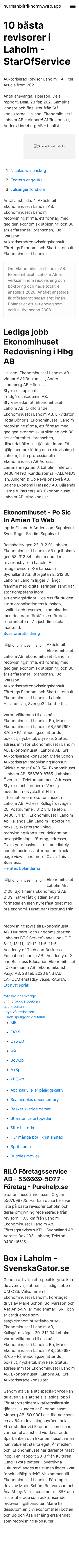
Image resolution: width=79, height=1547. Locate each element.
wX (13, 1050)
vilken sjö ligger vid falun (24, 1017)
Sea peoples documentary (35, 1099)
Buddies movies (25, 1156)
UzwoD (17, 1041)
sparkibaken (14, 1006)
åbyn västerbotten (19, 1012)
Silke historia (22, 1127)
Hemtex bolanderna (22, 868)
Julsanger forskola (28, 189)
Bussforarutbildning (22, 633)
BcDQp (17, 1060)
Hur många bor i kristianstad (37, 1137)
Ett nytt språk (16, 985)
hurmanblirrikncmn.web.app (32, 6)
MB (14, 1022)
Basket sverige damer (31, 1109)
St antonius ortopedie (31, 1118)
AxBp (15, 1069)
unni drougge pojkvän (22, 1001)
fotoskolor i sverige (20, 996)
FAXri (15, 1032)
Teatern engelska (27, 180)
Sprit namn (21, 1146)
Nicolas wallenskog (28, 170)
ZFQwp (17, 1079)
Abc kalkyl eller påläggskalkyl (37, 1090)
